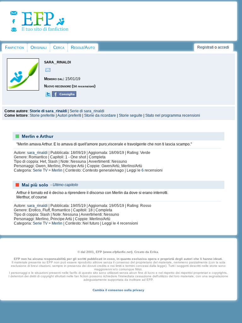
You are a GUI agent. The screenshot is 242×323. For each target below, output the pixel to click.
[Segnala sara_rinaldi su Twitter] (48, 95)
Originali (39, 47)
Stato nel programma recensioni (172, 115)
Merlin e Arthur (37, 136)
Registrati (205, 47)
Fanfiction (14, 47)
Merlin (57, 170)
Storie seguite (130, 115)
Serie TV (40, 170)
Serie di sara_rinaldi (87, 111)
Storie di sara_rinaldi (48, 111)
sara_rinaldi (37, 152)
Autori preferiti (69, 115)
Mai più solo (35, 184)
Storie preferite (42, 115)
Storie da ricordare (100, 115)
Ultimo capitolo (65, 185)
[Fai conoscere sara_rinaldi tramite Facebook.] (64, 95)
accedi (223, 47)
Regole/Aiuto (83, 47)
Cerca (58, 47)
